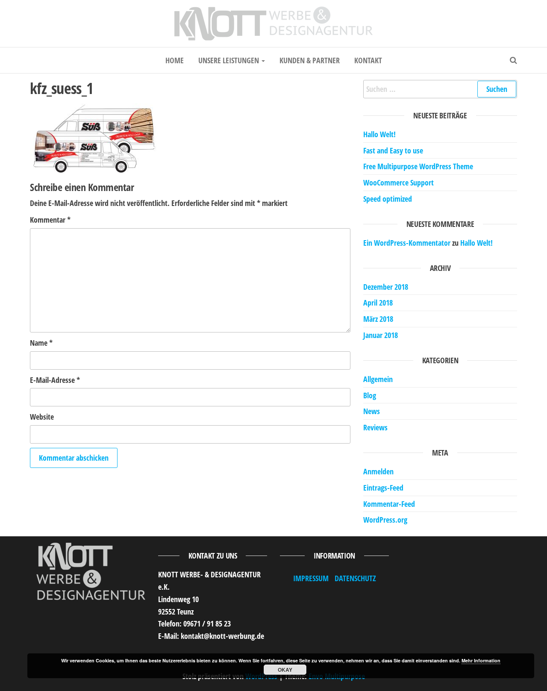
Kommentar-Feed (389, 504)
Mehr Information (481, 660)
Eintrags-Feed (383, 487)
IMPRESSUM (311, 578)
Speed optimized (387, 199)
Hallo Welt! (379, 134)
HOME (174, 60)
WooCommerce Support (398, 182)
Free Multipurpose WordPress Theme (418, 166)
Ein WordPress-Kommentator (406, 243)
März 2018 (378, 319)
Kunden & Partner (309, 60)
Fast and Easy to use (393, 150)
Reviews (375, 427)
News (371, 411)
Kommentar (50, 220)
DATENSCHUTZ (355, 578)
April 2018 (378, 302)
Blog (369, 395)
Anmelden (378, 471)
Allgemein (378, 379)
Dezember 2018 (385, 287)
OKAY (285, 669)
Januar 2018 (380, 335)
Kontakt (368, 60)
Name (41, 343)
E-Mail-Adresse (55, 380)
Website (42, 417)
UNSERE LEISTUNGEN (229, 60)
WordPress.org (385, 520)
